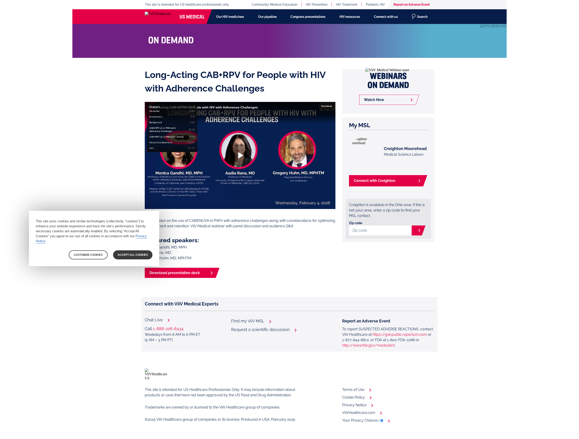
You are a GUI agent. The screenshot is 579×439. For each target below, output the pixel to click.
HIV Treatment (346, 4)
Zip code (355, 223)
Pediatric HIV (375, 4)
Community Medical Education (274, 4)
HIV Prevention (316, 4)
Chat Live (154, 320)
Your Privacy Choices (360, 420)
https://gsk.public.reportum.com (400, 334)
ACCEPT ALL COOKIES (133, 254)
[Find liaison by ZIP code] (415, 230)
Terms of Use (353, 389)
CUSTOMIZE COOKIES (88, 254)
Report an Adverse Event (412, 4)
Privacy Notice (354, 405)
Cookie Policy (353, 397)
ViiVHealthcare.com (358, 413)
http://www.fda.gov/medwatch (368, 345)
